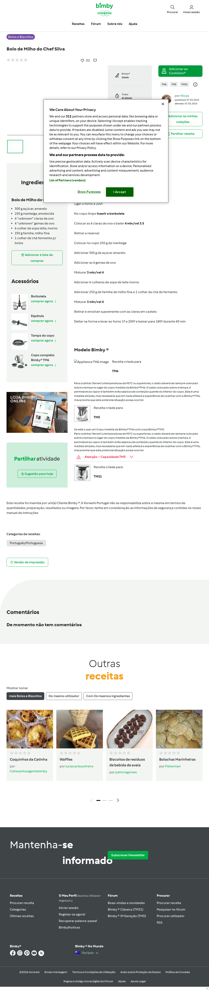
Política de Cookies (178, 972)
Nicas (185, 96)
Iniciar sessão (69, 908)
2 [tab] (104, 800)
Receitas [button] (78, 24)
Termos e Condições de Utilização (94, 972)
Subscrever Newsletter (128, 855)
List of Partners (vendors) (67, 180)
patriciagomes (126, 772)
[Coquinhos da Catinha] (30, 729)
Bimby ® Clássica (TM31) (125, 909)
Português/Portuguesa (26, 543)
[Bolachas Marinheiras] (179, 729)
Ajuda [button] (133, 24)
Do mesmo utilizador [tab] (64, 696)
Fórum (113, 895)
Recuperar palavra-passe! (78, 921)
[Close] (162, 103)
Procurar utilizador (171, 916)
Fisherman (173, 766)
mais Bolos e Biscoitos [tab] (25, 696)
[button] (172, 9)
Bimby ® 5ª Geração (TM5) (127, 916)
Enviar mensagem (55, 972)
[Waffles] (79, 729)
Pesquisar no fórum (171, 909)
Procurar (163, 895)
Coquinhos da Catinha (28, 759)
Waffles (66, 759)
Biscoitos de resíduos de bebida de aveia (127, 762)
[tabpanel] (104, 757)
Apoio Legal (138, 981)
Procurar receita (22, 903)
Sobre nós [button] (114, 24)
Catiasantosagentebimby (28, 771)
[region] (106, 151)
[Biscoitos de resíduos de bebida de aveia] (129, 729)
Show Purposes (89, 192)
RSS (159, 922)
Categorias (18, 909)
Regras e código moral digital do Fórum (88, 981)
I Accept (119, 192)
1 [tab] (98, 800)
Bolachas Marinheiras (177, 759)
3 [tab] (111, 800)
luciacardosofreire (79, 766)
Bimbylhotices (69, 927)
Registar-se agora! (72, 914)
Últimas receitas (22, 916)
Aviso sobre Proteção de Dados (140, 972)
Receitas (16, 895)
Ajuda (122, 981)
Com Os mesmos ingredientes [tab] (108, 696)
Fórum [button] (96, 24)
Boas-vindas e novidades (126, 903)
